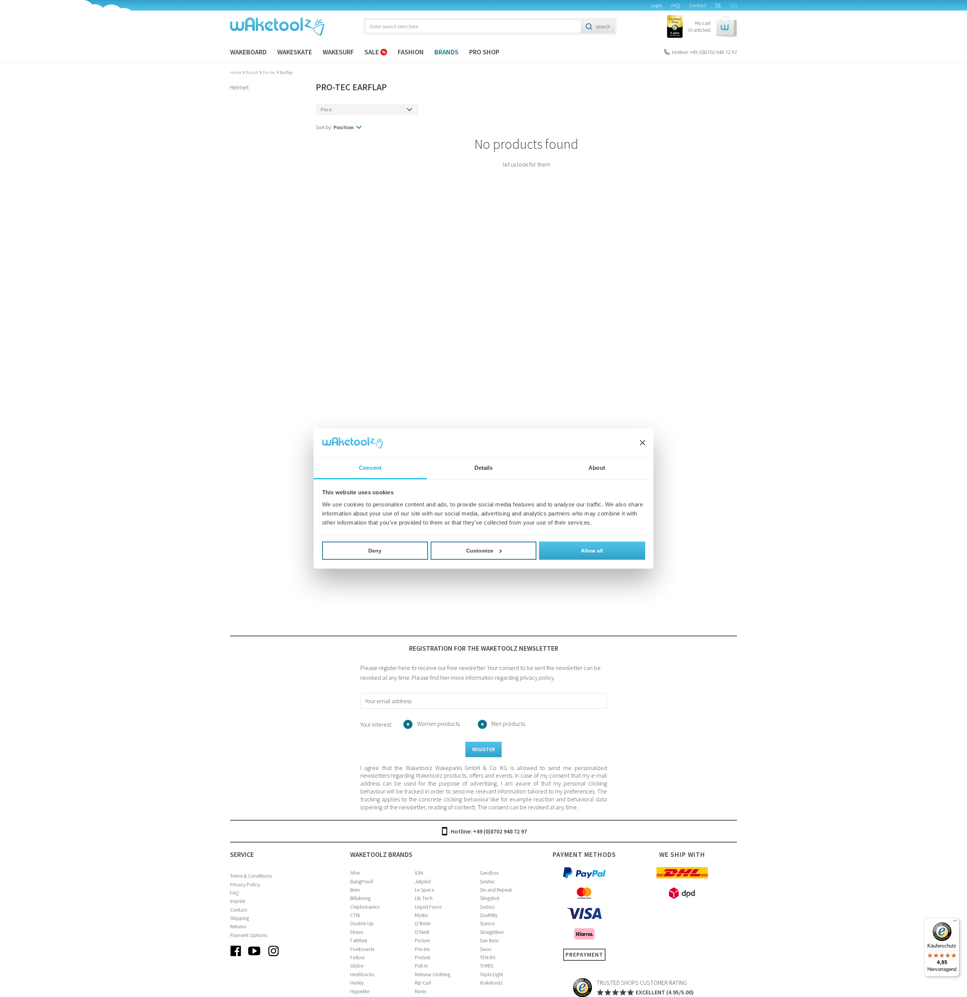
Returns (238, 926)
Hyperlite (359, 991)
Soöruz (487, 906)
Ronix (420, 991)
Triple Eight (491, 974)
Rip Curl (423, 982)
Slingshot (489, 898)
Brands (446, 52)
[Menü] (954, 922)
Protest (422, 957)
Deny (375, 551)
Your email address (388, 701)
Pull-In (421, 965)
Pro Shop (484, 52)
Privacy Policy (245, 884)
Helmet (239, 87)
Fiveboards (362, 949)
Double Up (362, 923)
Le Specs (424, 889)
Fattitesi (358, 940)
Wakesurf (338, 52)
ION (419, 872)
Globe (356, 965)
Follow (357, 957)
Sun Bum (489, 940)
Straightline (492, 932)
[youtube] (254, 957)
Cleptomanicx (365, 906)
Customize (479, 551)
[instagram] (273, 957)
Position (344, 127)
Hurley (357, 982)
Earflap (286, 72)
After (355, 872)
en (734, 5)
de (718, 5)
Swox (485, 949)
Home (236, 72)
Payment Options (248, 935)
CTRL (355, 915)
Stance (487, 923)
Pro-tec (269, 72)
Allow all (592, 551)
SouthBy (488, 915)
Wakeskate (294, 52)
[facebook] (235, 957)
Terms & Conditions (251, 875)
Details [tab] (483, 468)
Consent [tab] (370, 468)
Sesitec (487, 881)
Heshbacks (362, 974)
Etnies (356, 932)
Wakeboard (248, 52)
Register (483, 749)
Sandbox (489, 872)
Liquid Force (428, 906)
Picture (422, 940)
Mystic (421, 915)
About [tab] (597, 468)
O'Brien (423, 923)
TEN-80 (487, 957)
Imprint (237, 901)
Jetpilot (423, 881)
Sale (372, 52)
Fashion (411, 52)
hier (445, 677)
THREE (487, 965)
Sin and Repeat (496, 889)
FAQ (675, 5)
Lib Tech (424, 898)
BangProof (361, 881)
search (603, 26)
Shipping (239, 918)
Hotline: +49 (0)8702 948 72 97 (704, 52)
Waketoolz (491, 982)
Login (656, 5)
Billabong (360, 898)
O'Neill (422, 932)
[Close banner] (642, 443)
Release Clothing (432, 974)
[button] (712, 26)
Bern (355, 889)
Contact (697, 5)
